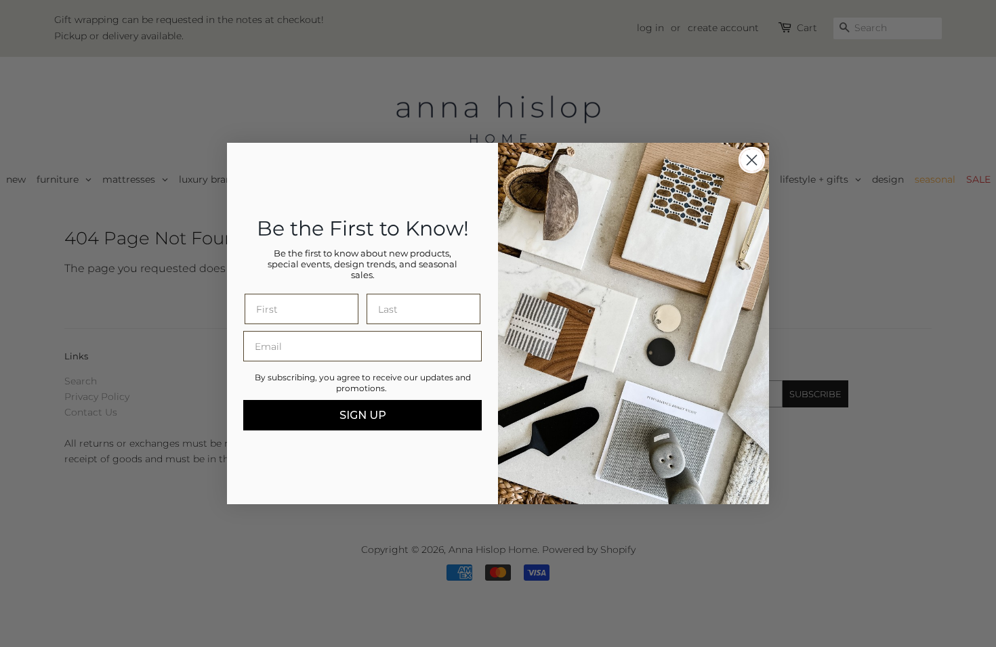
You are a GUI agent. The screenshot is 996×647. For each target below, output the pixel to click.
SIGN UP (362, 415)
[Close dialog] (752, 160)
